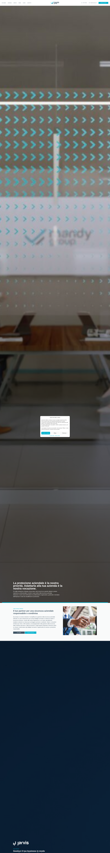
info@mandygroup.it (93, 2)
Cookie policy (52, 435)
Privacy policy (57, 435)
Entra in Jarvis (103, 2)
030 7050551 (85, 2)
